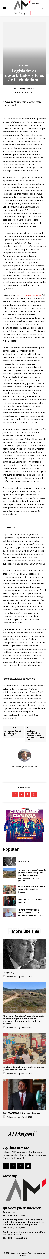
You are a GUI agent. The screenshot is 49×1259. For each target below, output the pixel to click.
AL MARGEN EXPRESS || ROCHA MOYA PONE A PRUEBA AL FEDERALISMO (31, 913)
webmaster (11, 977)
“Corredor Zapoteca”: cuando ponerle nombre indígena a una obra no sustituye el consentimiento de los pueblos (32, 875)
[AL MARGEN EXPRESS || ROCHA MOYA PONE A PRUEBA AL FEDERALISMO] (9, 912)
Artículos (7, 1215)
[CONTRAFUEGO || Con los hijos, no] (9, 900)
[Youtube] (28, 1166)
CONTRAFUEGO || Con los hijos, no (21, 1113)
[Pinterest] (27, 794)
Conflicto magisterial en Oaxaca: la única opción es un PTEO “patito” (35, 735)
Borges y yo (23, 861)
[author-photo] (4, 976)
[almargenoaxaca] (24, 755)
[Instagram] (13, 1166)
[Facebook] (15, 794)
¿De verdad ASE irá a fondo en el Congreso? (12, 733)
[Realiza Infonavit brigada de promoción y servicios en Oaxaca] (9, 889)
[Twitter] (21, 794)
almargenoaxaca (26, 89)
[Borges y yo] (9, 861)
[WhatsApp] (34, 794)
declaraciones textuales (29, 295)
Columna (24, 66)
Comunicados (9, 1238)
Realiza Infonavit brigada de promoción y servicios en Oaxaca (31, 889)
